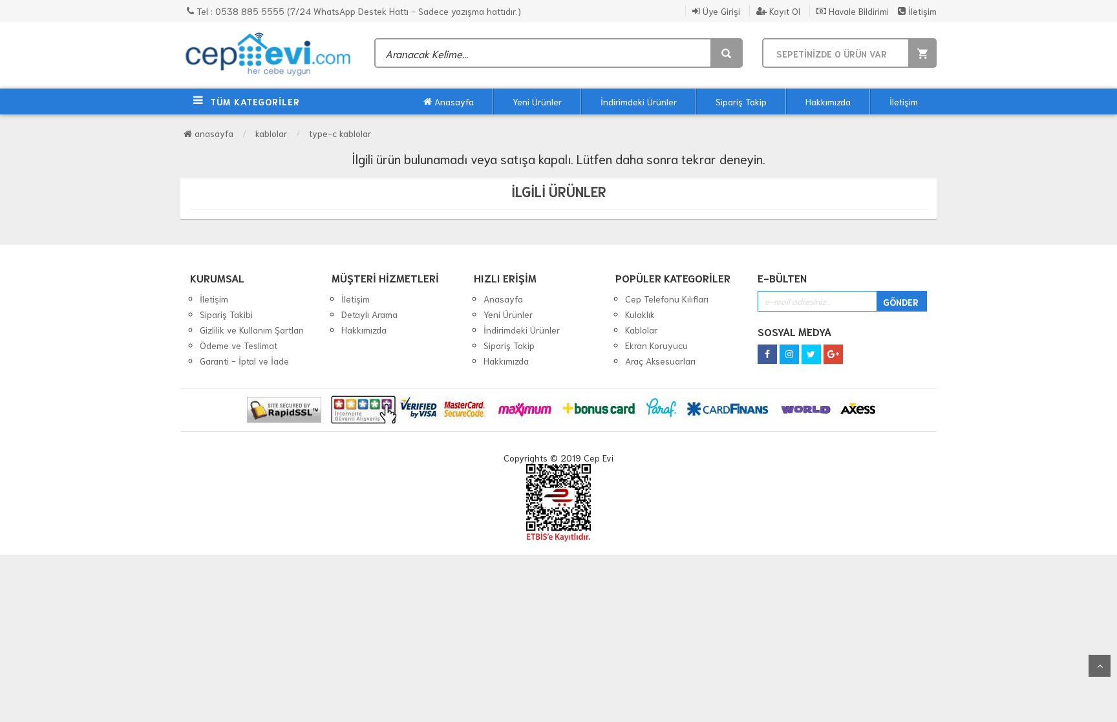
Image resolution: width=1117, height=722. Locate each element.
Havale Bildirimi (857, 11)
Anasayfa (453, 101)
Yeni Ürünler (537, 101)
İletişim (921, 11)
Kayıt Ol (783, 11)
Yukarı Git (1100, 666)
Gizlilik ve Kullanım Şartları (252, 329)
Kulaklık (640, 314)
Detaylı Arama (369, 314)
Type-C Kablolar (340, 133)
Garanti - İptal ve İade (244, 360)
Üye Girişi (720, 11)
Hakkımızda (828, 101)
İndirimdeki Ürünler (639, 101)
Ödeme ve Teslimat (238, 345)
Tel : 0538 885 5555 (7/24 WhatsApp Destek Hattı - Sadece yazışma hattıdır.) (357, 11)
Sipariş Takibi (226, 314)
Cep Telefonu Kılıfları (666, 298)
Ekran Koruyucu (656, 345)
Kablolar (271, 133)
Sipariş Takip (741, 101)
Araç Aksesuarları (660, 360)
